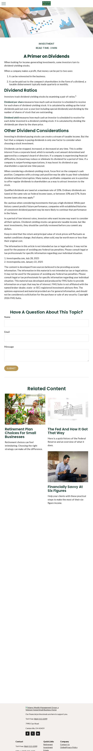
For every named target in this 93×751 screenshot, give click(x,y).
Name (7, 317)
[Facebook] (28, 734)
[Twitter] (33, 734)
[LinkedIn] (38, 734)
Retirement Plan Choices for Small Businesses (20, 433)
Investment (48, 747)
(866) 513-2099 (40, 719)
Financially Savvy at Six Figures (65, 488)
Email (7, 331)
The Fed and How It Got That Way (68, 431)
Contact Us (65, 744)
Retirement (48, 744)
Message (9, 346)
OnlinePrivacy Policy (69, 747)
